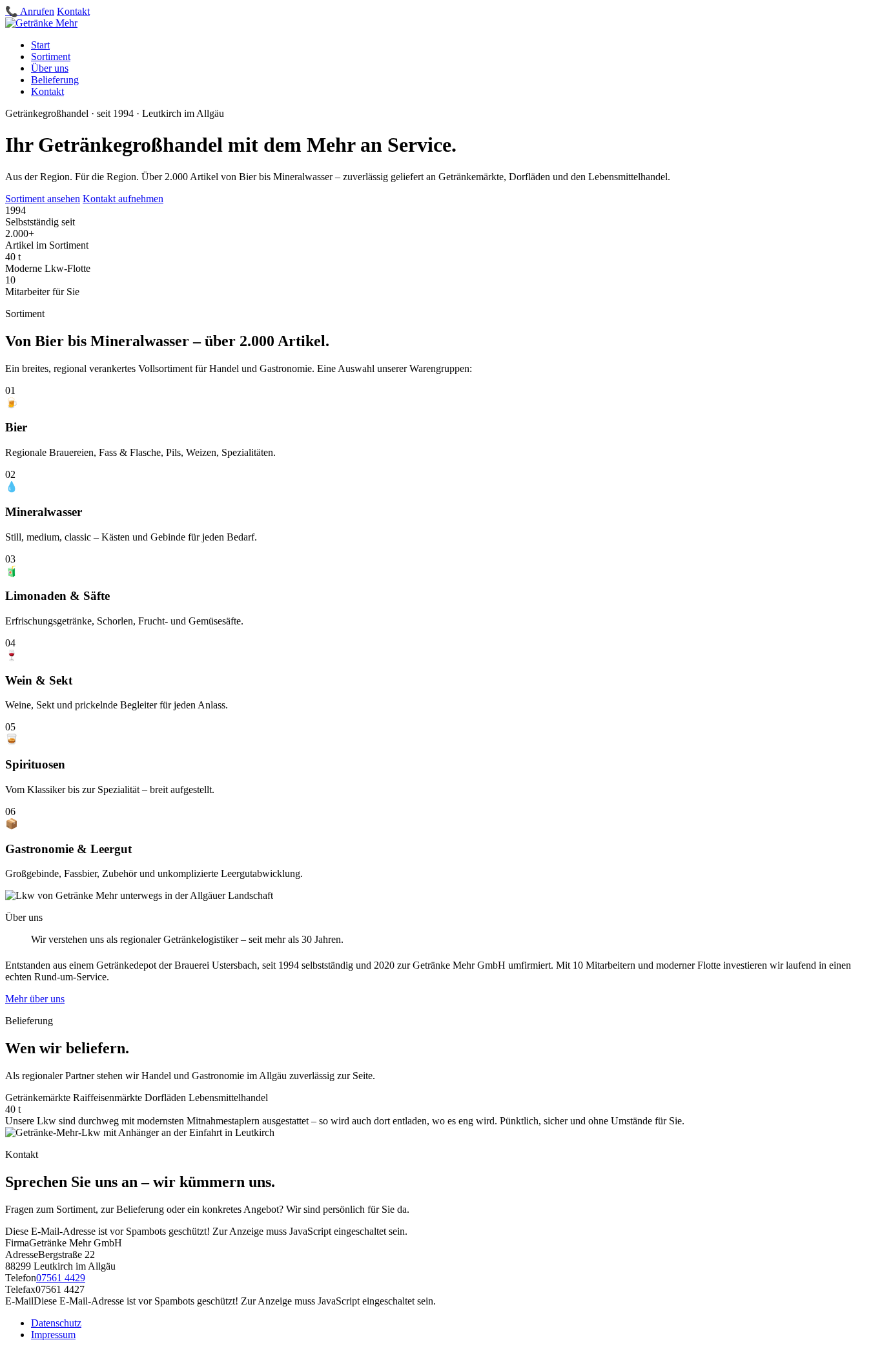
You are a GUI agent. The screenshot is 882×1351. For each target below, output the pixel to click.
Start (40, 44)
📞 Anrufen (29, 11)
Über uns (49, 68)
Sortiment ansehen (42, 198)
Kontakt (73, 11)
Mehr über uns (35, 998)
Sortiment (50, 56)
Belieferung (55, 79)
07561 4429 (60, 1277)
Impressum (53, 1334)
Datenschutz (56, 1322)
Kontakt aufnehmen (123, 198)
